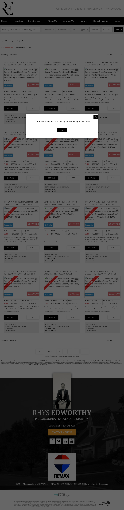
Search (119, 29)
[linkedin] (65, 441)
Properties (18, 21)
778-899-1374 (9, 119)
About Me (52, 21)
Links (117, 21)
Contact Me (68, 21)
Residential (20, 47)
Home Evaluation (101, 21)
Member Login (35, 21)
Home (4, 21)
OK (62, 130)
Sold (29, 47)
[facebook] (52, 441)
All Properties (7, 47)
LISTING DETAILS (11, 108)
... (70, 351)
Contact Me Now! (62, 432)
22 (76, 351)
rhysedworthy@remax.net (104, 8)
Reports (83, 21)
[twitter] (58, 441)
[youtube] (71, 441)
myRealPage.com (62, 495)
